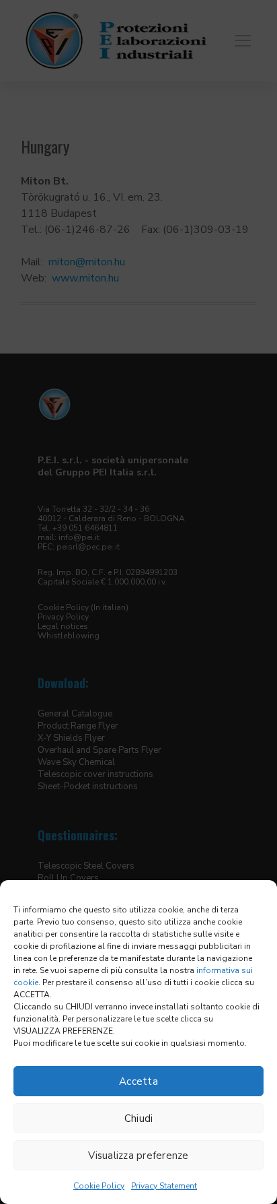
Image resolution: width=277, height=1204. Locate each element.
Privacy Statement (164, 1185)
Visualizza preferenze (138, 1155)
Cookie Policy (98, 1185)
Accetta (138, 1081)
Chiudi (138, 1118)
